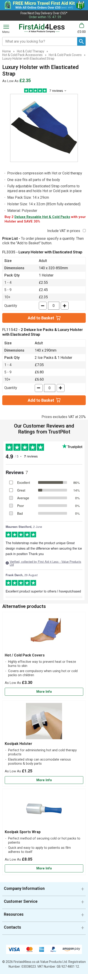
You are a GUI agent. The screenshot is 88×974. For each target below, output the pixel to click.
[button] (44, 890)
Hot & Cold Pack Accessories (22, 55)
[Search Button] (81, 41)
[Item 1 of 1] (44, 128)
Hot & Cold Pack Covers (65, 55)
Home (6, 51)
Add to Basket (41, 318)
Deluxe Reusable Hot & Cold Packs (42, 217)
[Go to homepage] (42, 28)
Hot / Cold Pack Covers (25, 655)
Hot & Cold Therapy (30, 51)
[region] (44, 633)
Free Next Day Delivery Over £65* (44, 13)
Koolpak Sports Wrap (23, 832)
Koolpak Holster (18, 744)
